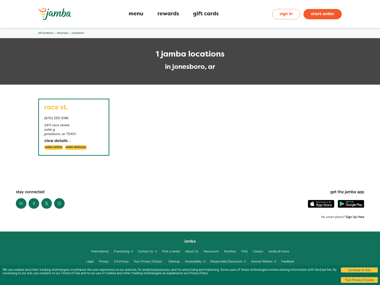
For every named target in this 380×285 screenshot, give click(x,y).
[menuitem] (99, 251)
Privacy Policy (198, 273)
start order (322, 14)
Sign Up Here (354, 217)
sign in (286, 14)
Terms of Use (70, 273)
